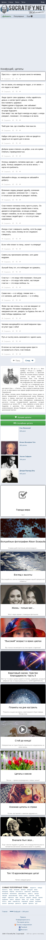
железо (23, 889)
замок (25, 895)
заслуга (22, 897)
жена (35, 889)
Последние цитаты (23, 922)
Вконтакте (24, 930)
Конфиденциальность (23, 920)
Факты (17, 2)
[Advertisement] (23, 42)
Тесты (23, 2)
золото (4, 903)
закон (20, 895)
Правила (23, 917)
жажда (40, 887)
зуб (36, 903)
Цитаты (4, 2)
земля (12, 899)
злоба (32, 899)
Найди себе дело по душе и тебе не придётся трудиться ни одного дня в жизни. (21, 137)
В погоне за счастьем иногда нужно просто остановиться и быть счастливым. (19, 348)
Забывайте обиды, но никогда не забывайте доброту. (20, 178)
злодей (37, 899)
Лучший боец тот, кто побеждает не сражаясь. (21, 267)
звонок (40, 897)
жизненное (13, 893)
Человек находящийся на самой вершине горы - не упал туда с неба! (22, 325)
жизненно (5, 893)
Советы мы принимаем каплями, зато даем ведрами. (20, 256)
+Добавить (6, 16)
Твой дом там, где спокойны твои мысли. (19, 126)
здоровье (5, 899)
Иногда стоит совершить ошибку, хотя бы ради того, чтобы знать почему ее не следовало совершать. (22, 232)
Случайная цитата (24, 423)
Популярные (19, 16)
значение (38, 901)
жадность (33, 887)
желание (16, 889)
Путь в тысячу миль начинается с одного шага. (21, 337)
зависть (30, 893)
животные (35, 891)
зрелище (11, 903)
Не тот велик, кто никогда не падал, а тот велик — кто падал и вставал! (23, 85)
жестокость (19, 891)
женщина (5, 891)
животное (27, 891)
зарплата (11, 897)
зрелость (18, 903)
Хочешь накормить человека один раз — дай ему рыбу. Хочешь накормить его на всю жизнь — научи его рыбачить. (22, 164)
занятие (31, 895)
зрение (25, 903)
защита (28, 897)
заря (16, 897)
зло (27, 899)
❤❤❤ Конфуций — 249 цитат (19, 911)
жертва (12, 891)
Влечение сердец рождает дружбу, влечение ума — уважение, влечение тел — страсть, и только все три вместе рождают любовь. (20, 193)
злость (4, 901)
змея (9, 901)
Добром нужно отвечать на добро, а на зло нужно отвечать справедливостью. (22, 150)
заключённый (13, 895)
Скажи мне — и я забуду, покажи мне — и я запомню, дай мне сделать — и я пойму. (20, 294)
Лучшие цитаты (24, 417)
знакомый (25, 901)
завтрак (4, 895)
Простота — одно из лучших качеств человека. (21, 74)
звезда (34, 897)
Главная (4, 911)
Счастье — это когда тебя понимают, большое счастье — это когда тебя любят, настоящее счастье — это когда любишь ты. (21, 280)
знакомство (16, 901)
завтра (36, 893)
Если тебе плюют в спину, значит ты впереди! (21, 244)
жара (10, 889)
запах (37, 895)
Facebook (24, 927)
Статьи (11, 2)
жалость (5, 889)
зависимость (22, 893)
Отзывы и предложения (24, 925)
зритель (31, 903)
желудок (30, 889)
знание (31, 901)
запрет (4, 897)
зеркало (17, 899)
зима (23, 899)
